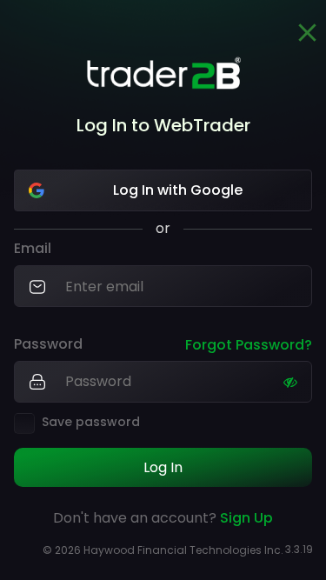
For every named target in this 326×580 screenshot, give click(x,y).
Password (48, 344)
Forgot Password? (248, 345)
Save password (91, 421)
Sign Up (246, 518)
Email (32, 248)
